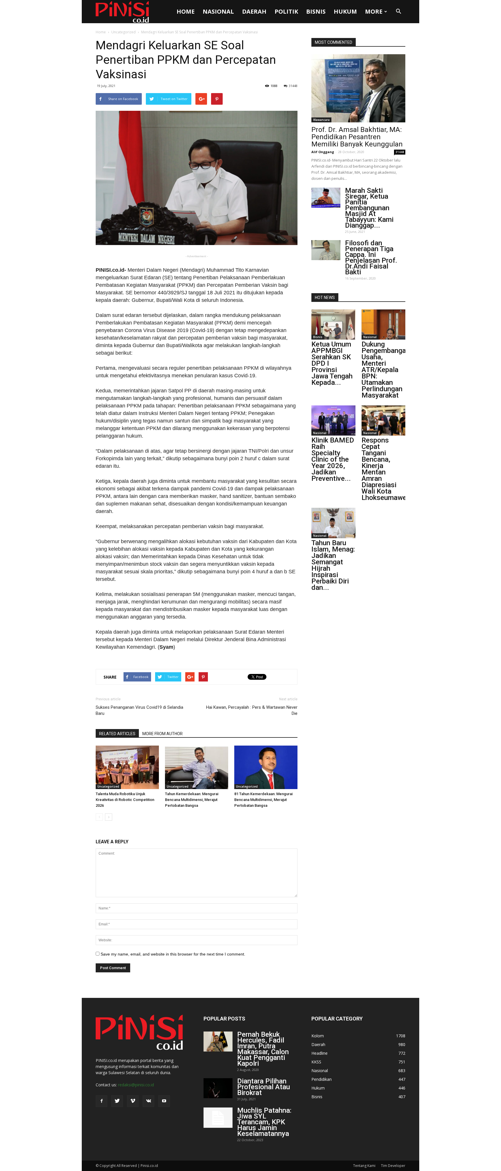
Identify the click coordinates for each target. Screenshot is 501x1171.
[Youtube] (164, 1101)
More (373, 11)
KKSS (316, 1062)
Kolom (317, 1035)
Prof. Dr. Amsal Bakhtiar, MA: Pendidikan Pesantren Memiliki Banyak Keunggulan (357, 137)
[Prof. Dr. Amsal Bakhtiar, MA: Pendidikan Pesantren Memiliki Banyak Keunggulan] (358, 88)
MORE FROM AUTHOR (162, 733)
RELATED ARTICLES (117, 733)
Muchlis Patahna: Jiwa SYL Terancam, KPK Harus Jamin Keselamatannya (264, 1122)
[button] (398, 12)
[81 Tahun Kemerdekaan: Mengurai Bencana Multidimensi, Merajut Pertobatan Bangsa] (265, 767)
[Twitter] (117, 1101)
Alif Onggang (322, 152)
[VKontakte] (148, 1101)
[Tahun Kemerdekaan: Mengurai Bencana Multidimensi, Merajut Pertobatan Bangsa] (196, 767)
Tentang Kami (364, 1165)
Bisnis (316, 11)
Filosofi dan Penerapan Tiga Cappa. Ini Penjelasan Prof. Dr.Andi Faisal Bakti (371, 257)
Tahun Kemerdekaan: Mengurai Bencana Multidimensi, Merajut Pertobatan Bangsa (191, 800)
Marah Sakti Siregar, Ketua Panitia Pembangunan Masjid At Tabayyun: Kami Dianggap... (369, 207)
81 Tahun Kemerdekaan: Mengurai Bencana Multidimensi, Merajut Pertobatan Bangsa (263, 800)
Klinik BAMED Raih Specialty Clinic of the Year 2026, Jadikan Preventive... (332, 459)
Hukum (345, 11)
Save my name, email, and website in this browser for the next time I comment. (173, 954)
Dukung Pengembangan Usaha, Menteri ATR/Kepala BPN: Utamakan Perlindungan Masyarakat (386, 369)
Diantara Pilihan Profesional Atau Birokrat (263, 1087)
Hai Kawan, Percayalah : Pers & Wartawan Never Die (251, 710)
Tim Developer (393, 1165)
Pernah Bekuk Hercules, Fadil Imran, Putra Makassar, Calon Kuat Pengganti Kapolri (263, 1048)
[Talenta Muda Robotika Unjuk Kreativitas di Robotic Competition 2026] (127, 767)
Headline (319, 1053)
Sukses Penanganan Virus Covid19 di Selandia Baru (139, 710)
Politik (286, 11)
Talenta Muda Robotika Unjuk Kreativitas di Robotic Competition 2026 (125, 800)
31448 (293, 86)
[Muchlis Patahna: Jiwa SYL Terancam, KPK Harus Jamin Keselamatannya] (218, 1117)
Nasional (218, 11)
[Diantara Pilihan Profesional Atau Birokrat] (218, 1088)
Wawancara (321, 120)
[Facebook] (101, 1101)
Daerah (254, 11)
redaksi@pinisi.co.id (136, 1084)
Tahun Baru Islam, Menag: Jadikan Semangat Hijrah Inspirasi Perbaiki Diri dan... (333, 565)
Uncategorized (123, 32)
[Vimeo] (133, 1101)
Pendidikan (321, 1079)
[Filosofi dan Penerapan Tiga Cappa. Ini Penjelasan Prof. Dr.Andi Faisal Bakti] (325, 250)
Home (186, 11)
